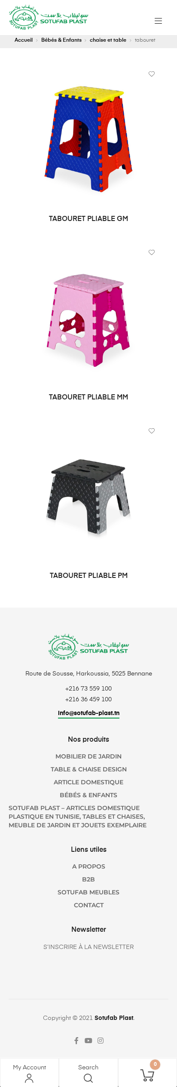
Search (88, 1068)
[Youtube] (88, 1040)
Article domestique (88, 782)
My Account (29, 1068)
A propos (88, 866)
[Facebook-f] (76, 1040)
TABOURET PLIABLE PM (89, 576)
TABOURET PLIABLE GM (88, 219)
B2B (88, 879)
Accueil (24, 40)
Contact (89, 905)
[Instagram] (100, 1040)
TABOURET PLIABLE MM (88, 397)
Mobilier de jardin (88, 756)
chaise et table (108, 40)
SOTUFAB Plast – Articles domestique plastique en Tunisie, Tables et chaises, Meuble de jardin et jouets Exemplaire (77, 816)
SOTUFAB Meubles (88, 892)
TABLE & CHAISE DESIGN (89, 769)
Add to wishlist (151, 74)
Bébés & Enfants (61, 40)
